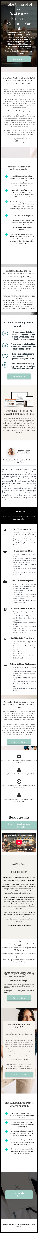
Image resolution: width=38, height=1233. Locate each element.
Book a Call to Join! (19, 1074)
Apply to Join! (19, 59)
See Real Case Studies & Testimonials (19, 825)
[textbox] (19, 901)
